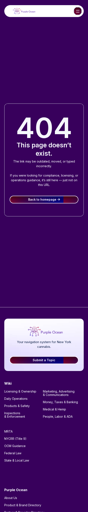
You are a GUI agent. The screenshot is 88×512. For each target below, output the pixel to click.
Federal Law (12, 453)
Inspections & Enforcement (14, 414)
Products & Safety (17, 406)
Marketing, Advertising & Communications (59, 393)
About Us (10, 498)
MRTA (8, 431)
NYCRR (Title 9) (15, 438)
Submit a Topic (44, 360)
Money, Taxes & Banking (60, 402)
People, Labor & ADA (58, 416)
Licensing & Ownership (20, 391)
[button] (78, 11)
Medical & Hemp (54, 409)
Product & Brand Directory (22, 505)
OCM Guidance (15, 446)
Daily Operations (16, 398)
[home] (23, 11)
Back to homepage (44, 199)
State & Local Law (16, 460)
